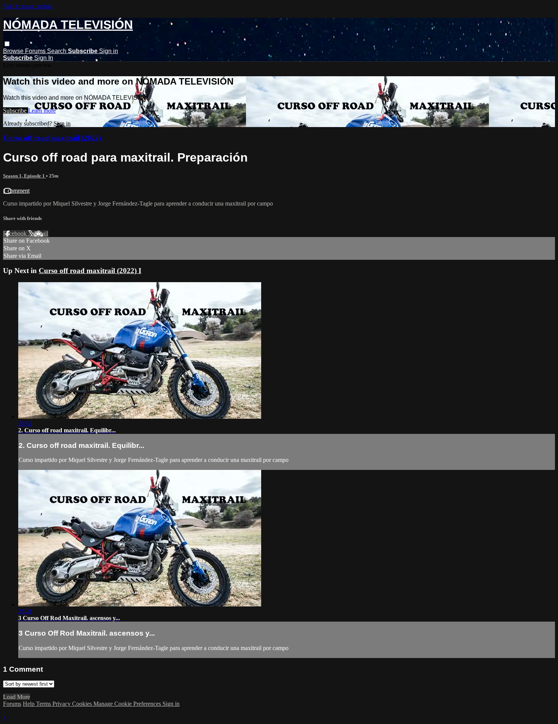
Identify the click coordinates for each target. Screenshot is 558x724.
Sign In (43, 58)
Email (41, 233)
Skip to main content (27, 6)
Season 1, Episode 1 (24, 176)
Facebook (15, 233)
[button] (7, 43)
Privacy (62, 703)
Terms (44, 703)
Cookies (82, 703)
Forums (36, 51)
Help (29, 703)
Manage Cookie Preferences (127, 703)
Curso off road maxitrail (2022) (52, 138)
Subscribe (15, 110)
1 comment (16, 190)
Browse (14, 51)
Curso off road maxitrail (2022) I (90, 271)
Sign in (108, 51)
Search (57, 51)
